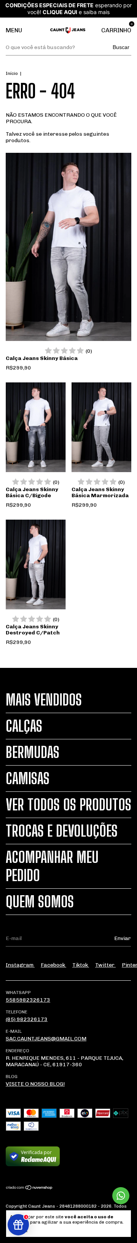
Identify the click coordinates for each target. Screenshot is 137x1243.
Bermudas (32, 752)
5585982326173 (28, 1000)
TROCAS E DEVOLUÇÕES (62, 831)
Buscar (121, 47)
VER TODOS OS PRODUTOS (68, 805)
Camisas (27, 778)
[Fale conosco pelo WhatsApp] (120, 1195)
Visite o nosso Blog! (35, 1084)
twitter (105, 965)
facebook (53, 965)
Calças (24, 726)
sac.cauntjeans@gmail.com (46, 1038)
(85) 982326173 (27, 1019)
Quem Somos (40, 902)
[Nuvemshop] (29, 1188)
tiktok (80, 965)
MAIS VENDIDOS (44, 700)
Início (12, 73)
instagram (20, 965)
